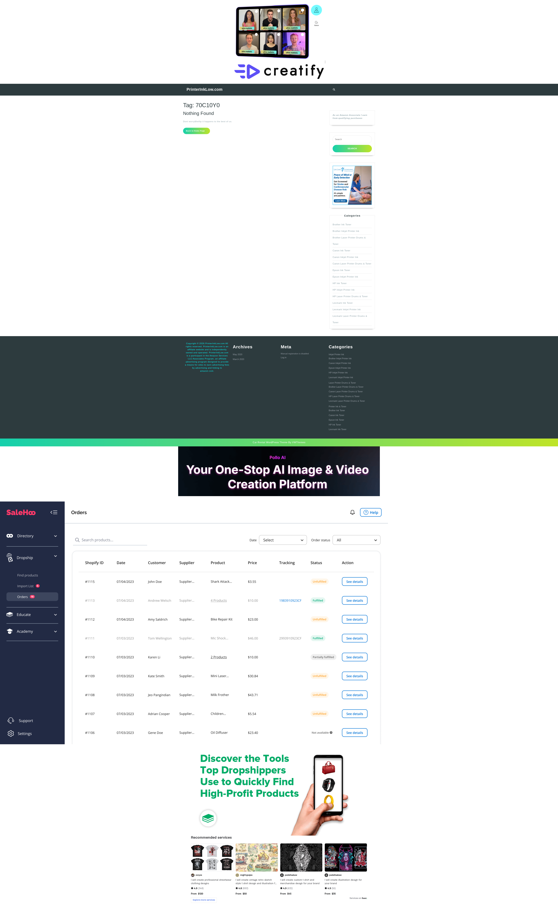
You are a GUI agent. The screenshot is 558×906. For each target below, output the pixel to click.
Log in (283, 357)
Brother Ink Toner (342, 224)
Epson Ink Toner (341, 270)
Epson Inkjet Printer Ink (345, 276)
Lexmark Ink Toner (343, 303)
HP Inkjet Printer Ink (344, 290)
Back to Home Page (198, 131)
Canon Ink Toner (341, 250)
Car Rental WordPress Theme (270, 442)
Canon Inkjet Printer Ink (345, 257)
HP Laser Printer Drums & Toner (350, 296)
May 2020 (237, 354)
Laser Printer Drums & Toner (342, 383)
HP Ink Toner (340, 283)
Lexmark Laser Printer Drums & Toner (347, 401)
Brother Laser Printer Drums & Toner (346, 387)
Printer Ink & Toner (337, 406)
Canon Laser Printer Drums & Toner (352, 263)
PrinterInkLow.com (204, 89)
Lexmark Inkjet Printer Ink (347, 309)
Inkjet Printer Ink (336, 354)
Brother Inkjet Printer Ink (346, 231)
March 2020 (238, 359)
